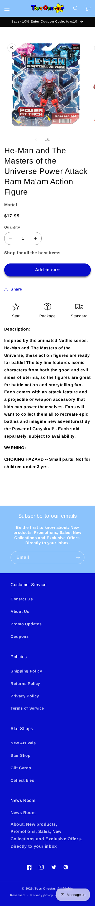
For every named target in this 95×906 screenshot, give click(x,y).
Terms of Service (27, 708)
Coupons (19, 636)
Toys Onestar (45, 888)
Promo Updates (26, 624)
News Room (23, 812)
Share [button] (16, 289)
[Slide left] (35, 139)
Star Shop (21, 755)
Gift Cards (21, 768)
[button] (7, 8)
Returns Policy (25, 683)
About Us (20, 611)
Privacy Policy (25, 696)
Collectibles (22, 780)
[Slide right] (59, 139)
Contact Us (22, 599)
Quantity (12, 227)
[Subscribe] (78, 557)
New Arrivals (23, 743)
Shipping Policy (26, 671)
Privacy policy (41, 895)
